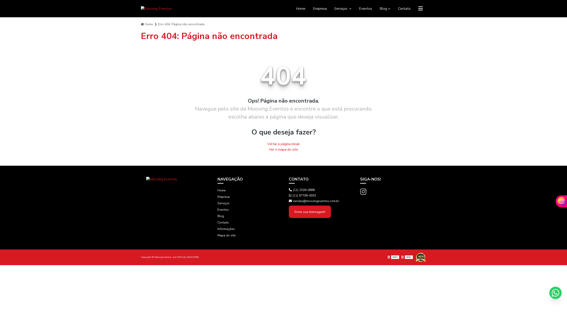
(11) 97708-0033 (303, 195)
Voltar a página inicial (283, 144)
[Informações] (420, 9)
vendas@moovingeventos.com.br (315, 201)
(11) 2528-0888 (303, 190)
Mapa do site (226, 235)
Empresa (320, 8)
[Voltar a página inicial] (156, 8)
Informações (226, 229)
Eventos (365, 8)
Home (300, 8)
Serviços (341, 8)
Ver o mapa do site (283, 149)
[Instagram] (363, 192)
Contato (404, 8)
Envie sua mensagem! (310, 212)
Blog (383, 8)
